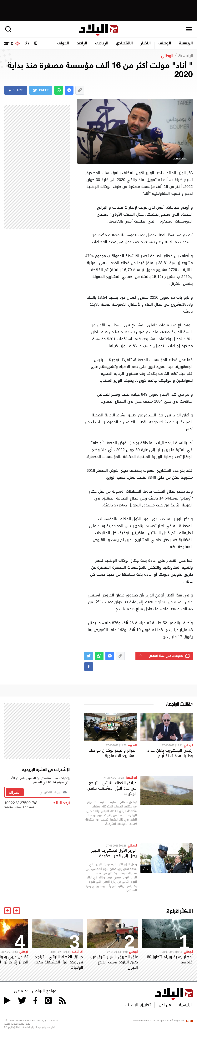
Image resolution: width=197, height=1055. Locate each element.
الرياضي (101, 43)
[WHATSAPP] (58, 90)
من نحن (165, 1004)
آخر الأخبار (131, 777)
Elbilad (98, 29)
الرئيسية (186, 43)
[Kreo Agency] (189, 1020)
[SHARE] (88, 666)
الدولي (63, 43)
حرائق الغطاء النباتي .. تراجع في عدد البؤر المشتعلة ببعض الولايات (112, 788)
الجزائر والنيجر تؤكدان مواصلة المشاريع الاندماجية (112, 753)
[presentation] (16, 910)
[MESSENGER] (69, 90)
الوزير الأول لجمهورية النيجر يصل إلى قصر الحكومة (114, 853)
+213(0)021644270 (48, 1020)
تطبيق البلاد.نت (138, 1004)
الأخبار (146, 43)
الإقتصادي (124, 43)
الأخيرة (132, 745)
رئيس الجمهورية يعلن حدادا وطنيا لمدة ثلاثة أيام (169, 753)
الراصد (82, 43)
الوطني (165, 43)
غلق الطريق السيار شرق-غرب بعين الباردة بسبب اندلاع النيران (114, 962)
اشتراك (15, 792)
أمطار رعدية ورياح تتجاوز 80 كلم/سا (170, 959)
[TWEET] (88, 656)
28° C (8, 43)
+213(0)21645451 (19, 1020)
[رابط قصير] (79, 90)
